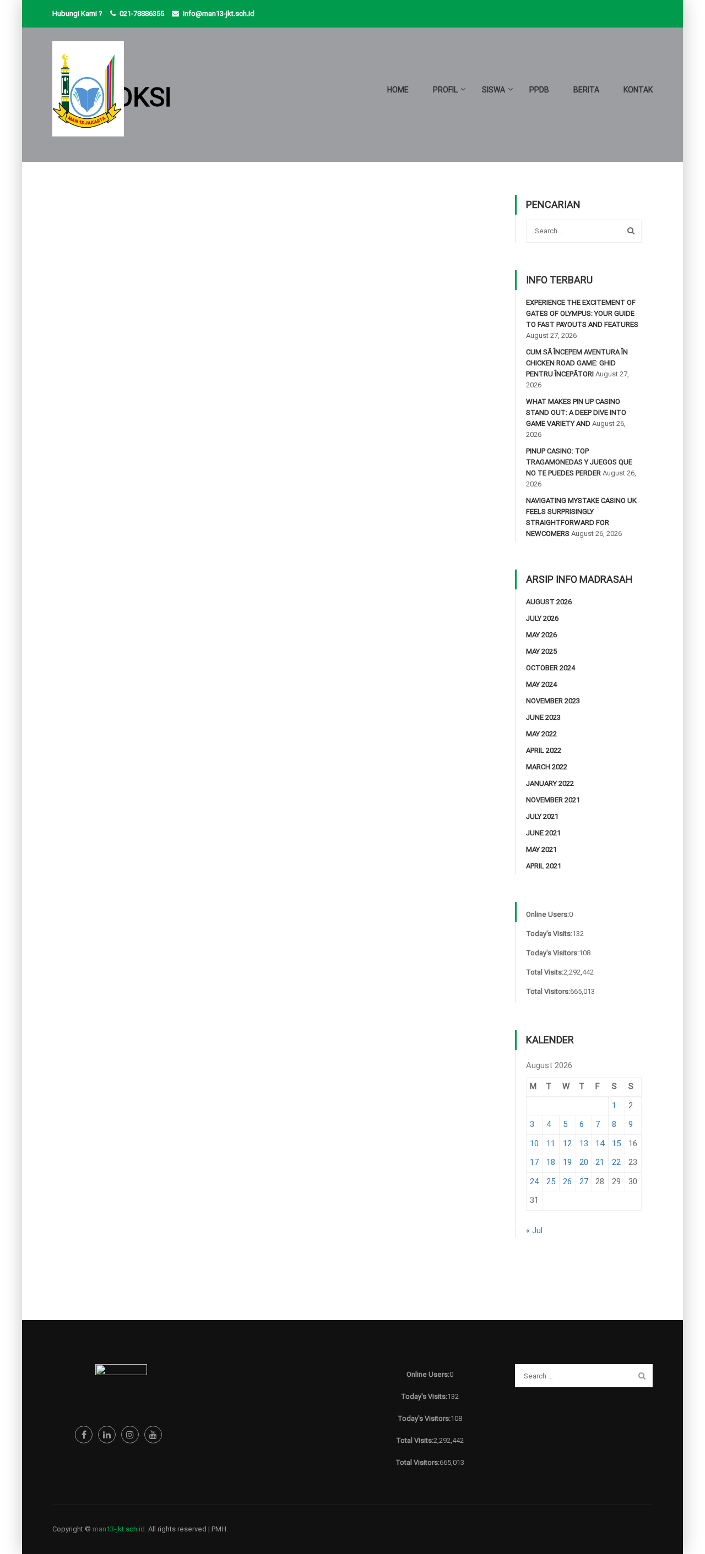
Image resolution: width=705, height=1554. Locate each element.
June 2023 (543, 717)
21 (599, 1162)
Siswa (493, 89)
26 (567, 1181)
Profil (445, 89)
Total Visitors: (548, 991)
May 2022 (541, 734)
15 (616, 1143)
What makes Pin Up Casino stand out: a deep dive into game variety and (576, 412)
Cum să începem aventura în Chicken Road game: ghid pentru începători (577, 363)
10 (534, 1143)
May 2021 (541, 849)
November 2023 (553, 701)
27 (583, 1181)
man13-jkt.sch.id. (120, 1529)
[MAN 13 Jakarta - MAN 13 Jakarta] (88, 94)
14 (599, 1143)
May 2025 (541, 651)
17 (534, 1162)
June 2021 (543, 833)
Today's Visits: (549, 933)
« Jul (534, 1230)
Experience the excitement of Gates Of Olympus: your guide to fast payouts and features (582, 313)
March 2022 (546, 767)
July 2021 (542, 816)
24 (534, 1181)
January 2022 (550, 783)
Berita (586, 89)
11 (550, 1143)
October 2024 (550, 668)
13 (583, 1143)
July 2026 (542, 618)
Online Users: (547, 914)
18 (550, 1162)
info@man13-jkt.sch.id (218, 13)
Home (398, 89)
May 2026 (541, 635)
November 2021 (553, 800)
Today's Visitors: (552, 953)
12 (567, 1143)
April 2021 (543, 866)
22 (616, 1162)
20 (583, 1162)
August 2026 (549, 602)
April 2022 (543, 750)
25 (550, 1181)
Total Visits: (544, 972)
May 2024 (541, 684)
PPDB (539, 89)
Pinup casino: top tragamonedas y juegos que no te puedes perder (579, 462)
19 (567, 1162)
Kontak (638, 89)
